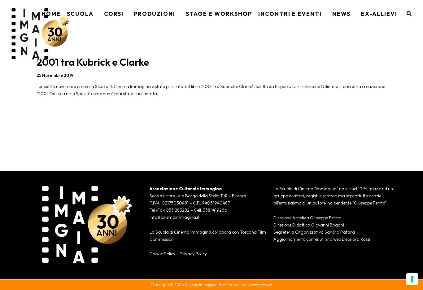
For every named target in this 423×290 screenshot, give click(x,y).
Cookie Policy (162, 254)
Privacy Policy (193, 254)
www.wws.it (262, 284)
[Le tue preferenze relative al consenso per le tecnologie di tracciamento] (412, 279)
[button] (96, 14)
